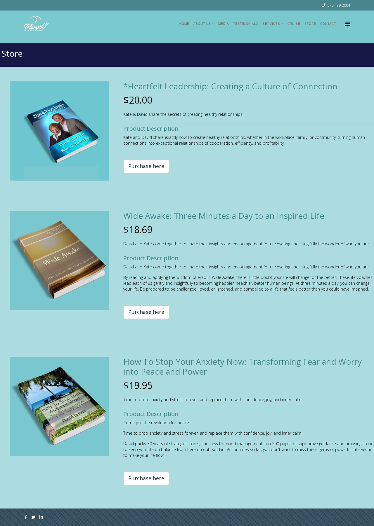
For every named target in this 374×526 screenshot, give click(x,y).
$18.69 (137, 229)
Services (271, 24)
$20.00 (137, 100)
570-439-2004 (338, 5)
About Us (202, 24)
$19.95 (137, 385)
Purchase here (146, 165)
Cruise (294, 24)
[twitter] (33, 517)
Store (310, 24)
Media (223, 24)
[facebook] (26, 517)
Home (184, 24)
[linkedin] (41, 517)
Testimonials (246, 24)
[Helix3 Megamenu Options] (346, 24)
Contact (328, 24)
